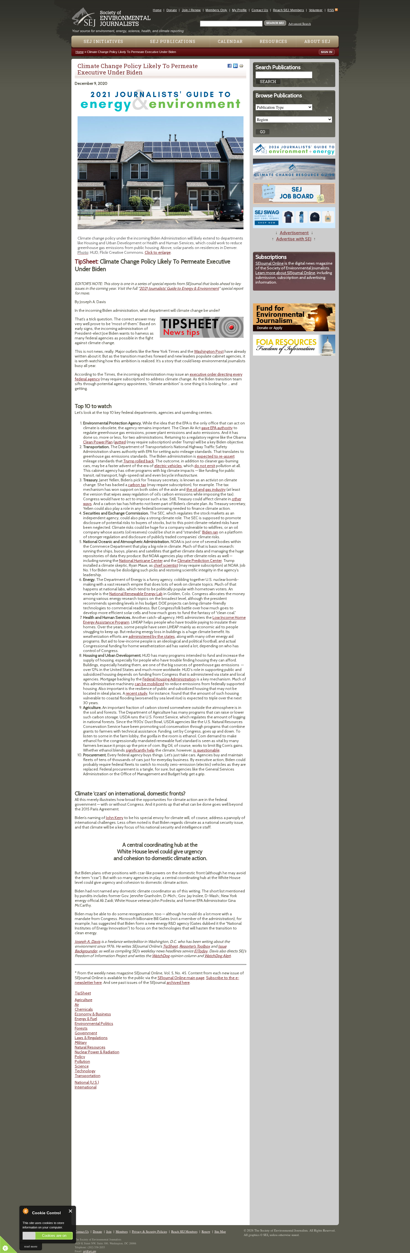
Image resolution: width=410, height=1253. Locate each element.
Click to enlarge (158, 252)
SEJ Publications (173, 41)
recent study (136, 693)
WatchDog (161, 955)
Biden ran (210, 532)
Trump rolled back (138, 460)
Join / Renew (191, 10)
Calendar (230, 41)
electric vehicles (168, 465)
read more (30, 1246)
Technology (85, 1070)
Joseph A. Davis (87, 941)
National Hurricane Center (141, 560)
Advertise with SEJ (293, 239)
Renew (206, 1231)
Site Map (220, 1231)
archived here (178, 982)
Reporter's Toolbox (194, 946)
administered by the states (152, 636)
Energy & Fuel (86, 1018)
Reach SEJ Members (288, 10)
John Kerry (114, 817)
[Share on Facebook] (229, 66)
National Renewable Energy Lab (136, 593)
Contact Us (260, 10)
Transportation (87, 1075)
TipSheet (170, 946)
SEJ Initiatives (104, 41)
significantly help (140, 750)
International (86, 1087)
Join (109, 1231)
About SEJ (317, 41)
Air (77, 1004)
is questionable (206, 750)
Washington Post (209, 351)
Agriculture (83, 999)
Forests (81, 1028)
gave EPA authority (217, 427)
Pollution (82, 1061)
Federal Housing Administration (169, 679)
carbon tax (137, 484)
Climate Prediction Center (199, 560)
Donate (172, 10)
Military (81, 1042)
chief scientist (166, 565)
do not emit (204, 465)
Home (157, 10)
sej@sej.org (89, 1251)
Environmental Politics (94, 1023)
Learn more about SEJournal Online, (285, 272)
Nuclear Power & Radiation (97, 1051)
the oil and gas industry (206, 489)
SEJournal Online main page (181, 977)
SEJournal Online (269, 263)
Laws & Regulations (91, 1037)
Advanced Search (299, 23)
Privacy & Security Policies (149, 1231)
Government (86, 1032)
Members (122, 1231)
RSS (330, 10)
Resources (274, 41)
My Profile (239, 10)
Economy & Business (93, 1014)
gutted (120, 442)
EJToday (201, 950)
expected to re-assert (216, 456)
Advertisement (294, 232)
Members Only (216, 10)
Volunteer (316, 10)
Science (82, 1066)
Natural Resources (90, 1047)
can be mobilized (149, 683)
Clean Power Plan (98, 442)
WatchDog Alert (217, 955)
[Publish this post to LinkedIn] (235, 66)
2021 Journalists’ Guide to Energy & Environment (179, 288)
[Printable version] (241, 66)
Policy (80, 1056)
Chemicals (84, 1009)
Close (71, 1211)
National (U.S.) (87, 1082)
